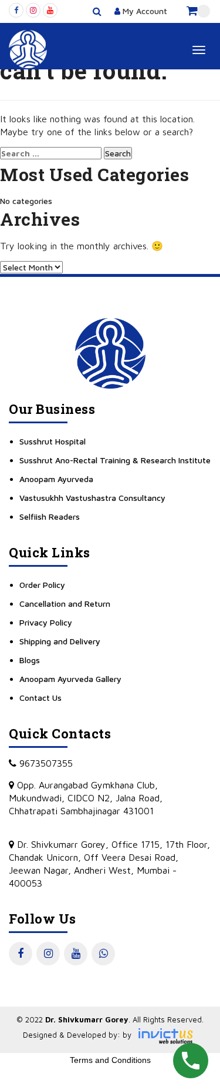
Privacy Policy (45, 622)
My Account (143, 11)
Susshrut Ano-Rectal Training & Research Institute (115, 460)
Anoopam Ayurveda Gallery (70, 679)
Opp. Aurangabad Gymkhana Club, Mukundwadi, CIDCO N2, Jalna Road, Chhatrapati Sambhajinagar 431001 (86, 798)
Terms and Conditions (110, 1060)
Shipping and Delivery (59, 641)
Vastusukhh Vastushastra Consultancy (92, 498)
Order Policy (42, 585)
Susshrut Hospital (52, 441)
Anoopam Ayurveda (56, 479)
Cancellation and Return (64, 603)
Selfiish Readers (49, 516)
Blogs (29, 660)
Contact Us (40, 698)
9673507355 (44, 763)
